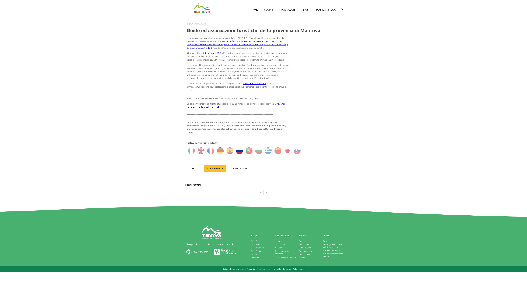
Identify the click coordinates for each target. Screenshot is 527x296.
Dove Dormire (257, 251)
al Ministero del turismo (254, 83)
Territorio (255, 257)
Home (254, 9)
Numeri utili (280, 244)
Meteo (277, 241)
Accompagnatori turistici (285, 257)
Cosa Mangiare (257, 248)
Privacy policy (329, 241)
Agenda (278, 248)
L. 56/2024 (232, 41)
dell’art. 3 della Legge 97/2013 (210, 53)
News (305, 9)
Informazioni (287, 9)
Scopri (268, 9)
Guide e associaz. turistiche (282, 252)
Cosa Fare (255, 241)
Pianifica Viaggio (325, 9)
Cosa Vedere (256, 244)
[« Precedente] (261, 192)
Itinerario (255, 254)
